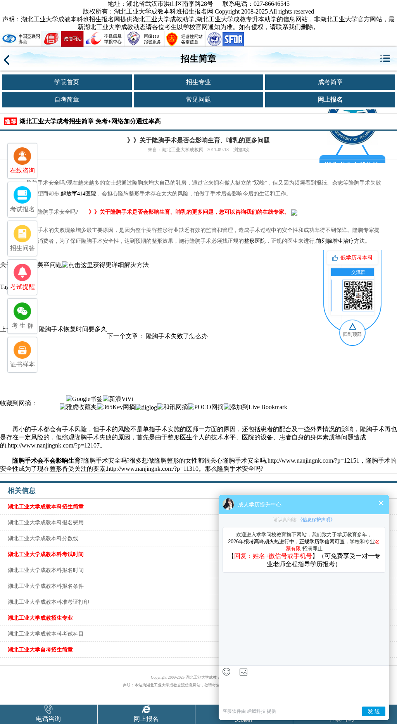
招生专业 (198, 82)
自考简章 (66, 99)
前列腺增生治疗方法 (340, 241)
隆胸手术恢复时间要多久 (73, 329)
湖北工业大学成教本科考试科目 (46, 634)
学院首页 (66, 82)
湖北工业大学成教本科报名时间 (46, 570)
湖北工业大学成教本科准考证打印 (48, 602)
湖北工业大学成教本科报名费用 (46, 522)
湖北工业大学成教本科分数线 (43, 538)
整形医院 (255, 241)
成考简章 (330, 82)
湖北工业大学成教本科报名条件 (46, 586)
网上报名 (330, 99)
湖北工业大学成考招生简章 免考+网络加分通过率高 (90, 121)
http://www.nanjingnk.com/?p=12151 (313, 460)
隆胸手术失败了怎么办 (177, 336)
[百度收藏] (63, 398)
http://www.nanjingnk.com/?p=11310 (152, 468)
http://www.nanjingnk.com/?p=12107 (54, 445)
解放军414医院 (78, 194)
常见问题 (198, 99)
